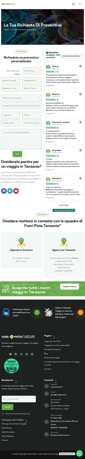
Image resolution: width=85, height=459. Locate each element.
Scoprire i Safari (69, 286)
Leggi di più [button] (50, 85)
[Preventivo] (46, 434)
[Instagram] (21, 354)
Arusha (75, 258)
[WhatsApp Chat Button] (79, 453)
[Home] (8, 4)
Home (6, 29)
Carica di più (64, 205)
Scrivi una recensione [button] (71, 56)
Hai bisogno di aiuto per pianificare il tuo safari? (21, 312)
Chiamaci (54, 384)
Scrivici (53, 392)
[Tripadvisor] (27, 354)
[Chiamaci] (46, 386)
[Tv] (32, 354)
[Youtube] (10, 354)
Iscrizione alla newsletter (12, 394)
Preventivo (54, 432)
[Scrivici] (46, 393)
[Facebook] (16, 354)
